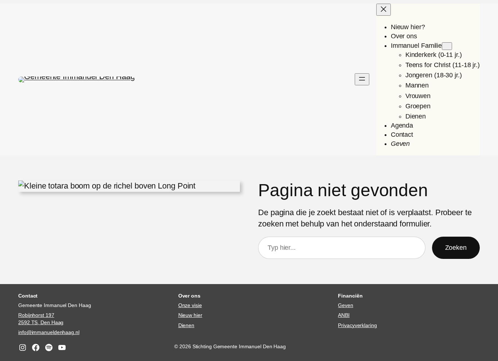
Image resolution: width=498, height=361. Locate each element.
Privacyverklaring (357, 325)
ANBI (344, 315)
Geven (345, 305)
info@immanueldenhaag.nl (48, 332)
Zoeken (456, 247)
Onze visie (190, 305)
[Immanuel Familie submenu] (447, 46)
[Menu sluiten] (383, 10)
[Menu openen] (362, 79)
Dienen (186, 325)
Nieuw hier (190, 315)
